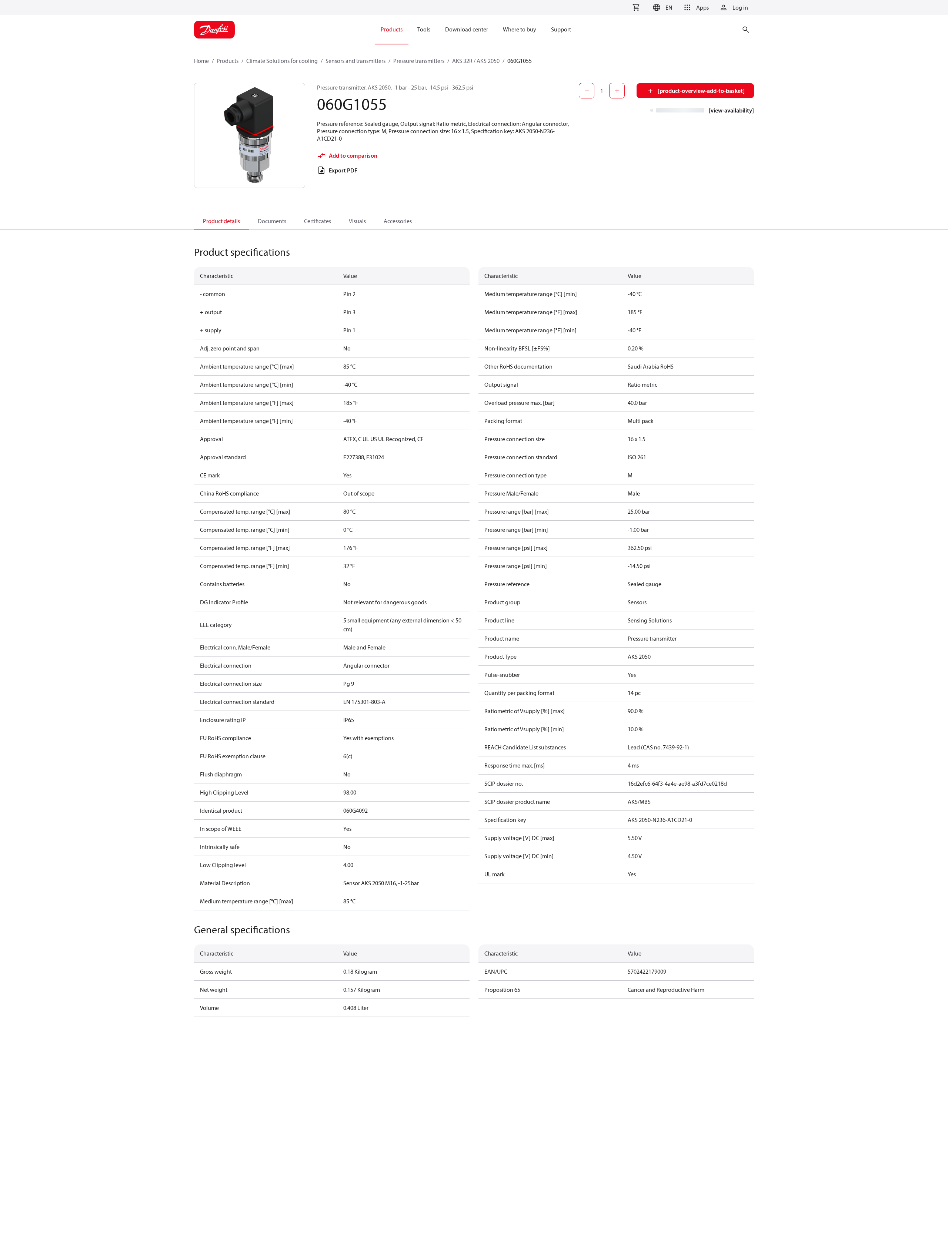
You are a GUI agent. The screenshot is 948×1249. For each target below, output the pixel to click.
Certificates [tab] (317, 221)
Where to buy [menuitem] (519, 29)
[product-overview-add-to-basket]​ (701, 90)
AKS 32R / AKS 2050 (476, 60)
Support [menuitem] (561, 29)
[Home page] (214, 29)
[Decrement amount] (586, 90)
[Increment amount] (617, 90)
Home (201, 60)
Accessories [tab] (398, 221)
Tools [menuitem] (423, 29)
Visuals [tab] (357, 221)
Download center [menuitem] (466, 29)
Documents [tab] (272, 221)
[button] (661, 7)
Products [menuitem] (392, 29)
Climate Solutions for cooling (282, 60)
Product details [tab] (221, 221)
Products (227, 60)
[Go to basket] (636, 7)
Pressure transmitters (418, 60)
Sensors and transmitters (355, 60)
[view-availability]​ (731, 110)
